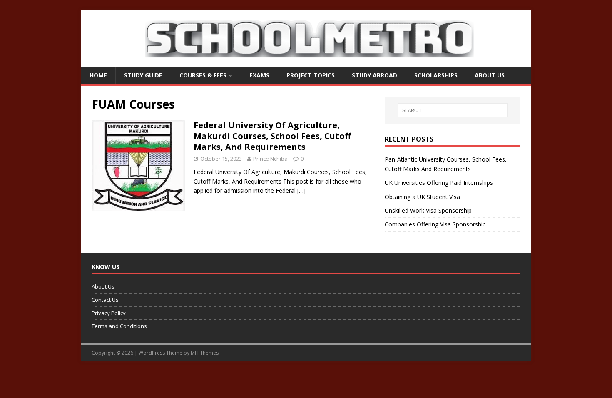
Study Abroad (374, 75)
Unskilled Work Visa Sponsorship (428, 210)
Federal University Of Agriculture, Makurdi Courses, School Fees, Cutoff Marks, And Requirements (272, 135)
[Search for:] (452, 110)
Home (98, 75)
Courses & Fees (202, 75)
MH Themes (205, 352)
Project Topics (310, 75)
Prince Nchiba (270, 158)
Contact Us (105, 299)
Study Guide (143, 75)
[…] (301, 190)
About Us (490, 75)
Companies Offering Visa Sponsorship (435, 224)
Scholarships (436, 75)
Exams (259, 75)
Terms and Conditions (119, 326)
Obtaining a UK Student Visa (422, 197)
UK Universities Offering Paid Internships (439, 183)
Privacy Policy (109, 313)
